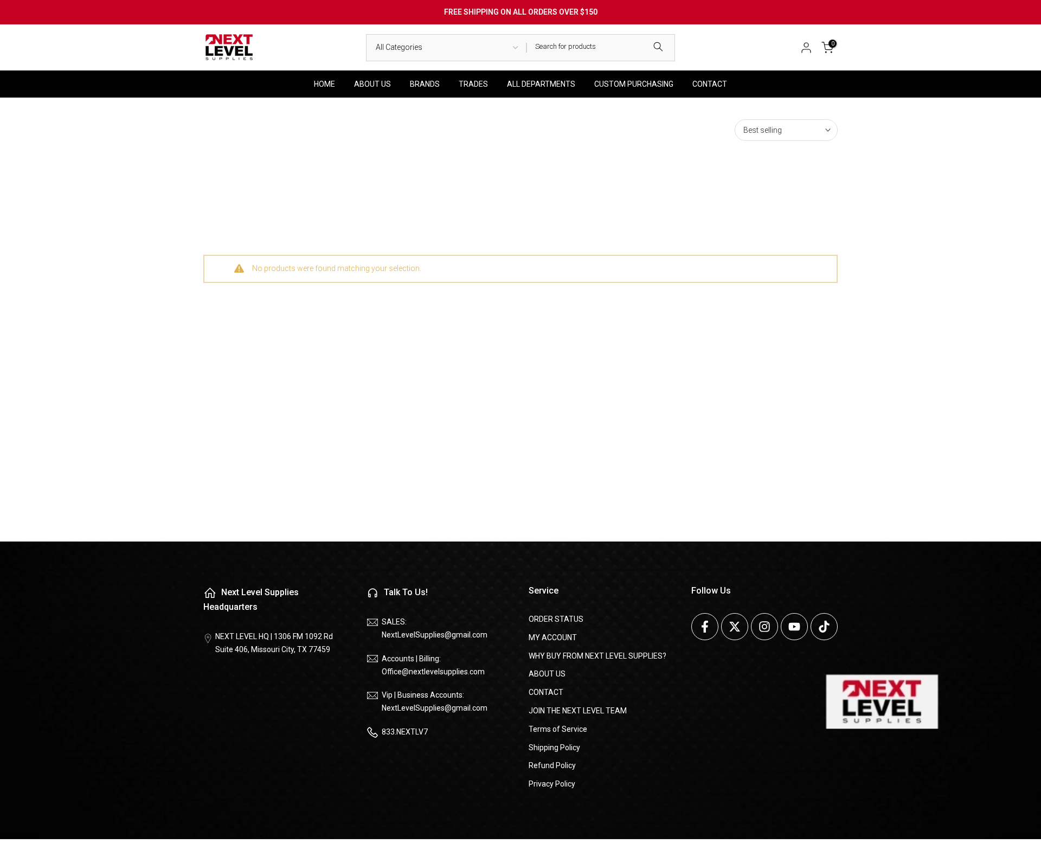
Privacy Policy (552, 783)
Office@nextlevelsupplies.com (433, 671)
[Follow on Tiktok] (824, 626)
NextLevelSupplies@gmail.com (434, 634)
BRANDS (425, 84)
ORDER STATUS (556, 619)
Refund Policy (552, 765)
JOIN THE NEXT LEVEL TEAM (578, 710)
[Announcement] (520, 12)
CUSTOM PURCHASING (633, 84)
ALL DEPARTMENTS (541, 84)
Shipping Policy (554, 747)
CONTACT (709, 84)
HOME (324, 84)
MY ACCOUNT (553, 637)
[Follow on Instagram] (764, 626)
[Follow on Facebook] (704, 626)
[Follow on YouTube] (794, 626)
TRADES (473, 84)
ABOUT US (372, 84)
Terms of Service (558, 728)
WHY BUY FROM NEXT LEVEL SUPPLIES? (597, 655)
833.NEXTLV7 (405, 731)
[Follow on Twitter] (734, 626)
